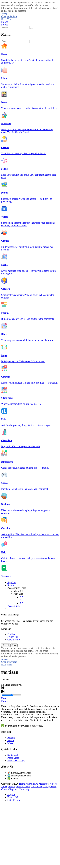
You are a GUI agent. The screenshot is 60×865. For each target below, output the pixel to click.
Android (30, 783)
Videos (10, 740)
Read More (6, 19)
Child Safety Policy (40, 786)
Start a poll (12, 755)
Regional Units (16, 789)
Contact (5, 789)
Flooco (4, 22)
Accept (4, 13)
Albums (11, 737)
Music (10, 743)
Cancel (5, 645)
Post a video (13, 757)
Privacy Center (23, 786)
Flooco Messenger (16, 760)
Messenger (44, 783)
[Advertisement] (30, 834)
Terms (4, 786)
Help (27, 789)
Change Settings (9, 16)
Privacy (11, 786)
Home (22, 783)
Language (6, 629)
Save (14, 645)
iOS (36, 783)
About (53, 786)
